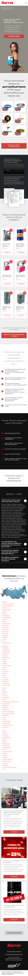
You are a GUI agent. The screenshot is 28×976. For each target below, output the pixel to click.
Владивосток (6, 743)
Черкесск (5, 733)
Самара (5, 755)
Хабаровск (6, 705)
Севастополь (6, 685)
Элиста (5, 693)
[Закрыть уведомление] (27, 971)
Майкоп (5, 731)
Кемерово (6, 647)
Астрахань (6, 625)
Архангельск (6, 623)
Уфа (4, 730)
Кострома (5, 671)
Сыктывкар (6, 615)
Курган (5, 673)
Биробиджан (6, 721)
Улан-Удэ (5, 695)
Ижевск (5, 661)
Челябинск (6, 681)
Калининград (7, 665)
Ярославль (6, 683)
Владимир (6, 629)
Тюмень (5, 691)
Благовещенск (7, 747)
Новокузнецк (6, 651)
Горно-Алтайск (7, 643)
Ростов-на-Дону (7, 751)
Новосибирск (7, 609)
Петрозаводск (7, 737)
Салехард (5, 765)
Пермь (5, 741)
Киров (5, 669)
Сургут (5, 611)
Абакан (5, 663)
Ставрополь (6, 745)
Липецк (5, 677)
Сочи (4, 769)
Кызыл (4, 659)
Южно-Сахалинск (8, 759)
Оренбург (6, 715)
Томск (4, 687)
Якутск (4, 621)
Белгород (5, 627)
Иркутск (5, 613)
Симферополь (7, 617)
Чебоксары (6, 697)
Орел (4, 717)
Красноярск (6, 649)
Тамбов (5, 637)
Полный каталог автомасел (14, 951)
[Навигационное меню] (26, 2)
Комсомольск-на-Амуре (10, 767)
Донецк (5, 655)
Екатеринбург (7, 761)
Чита (4, 699)
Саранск (5, 619)
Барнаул (5, 645)
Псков (4, 749)
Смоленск (5, 635)
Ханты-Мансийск (7, 725)
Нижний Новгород (8, 711)
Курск (4, 675)
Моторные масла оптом (7, 7)
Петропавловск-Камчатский (11, 701)
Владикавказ (6, 657)
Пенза (4, 719)
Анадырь (5, 727)
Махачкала (6, 735)
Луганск (5, 763)
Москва (5, 601)
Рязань (5, 753)
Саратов (5, 757)
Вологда (5, 631)
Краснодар (6, 703)
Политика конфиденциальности (14, 954)
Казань (5, 607)
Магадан (5, 707)
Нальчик (5, 653)
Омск (4, 689)
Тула (4, 641)
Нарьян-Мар (6, 723)
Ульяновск (6, 679)
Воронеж (5, 633)
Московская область (9, 603)
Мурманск (6, 709)
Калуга (5, 667)
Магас (4, 739)
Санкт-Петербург (8, 605)
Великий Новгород (8, 713)
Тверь (4, 639)
